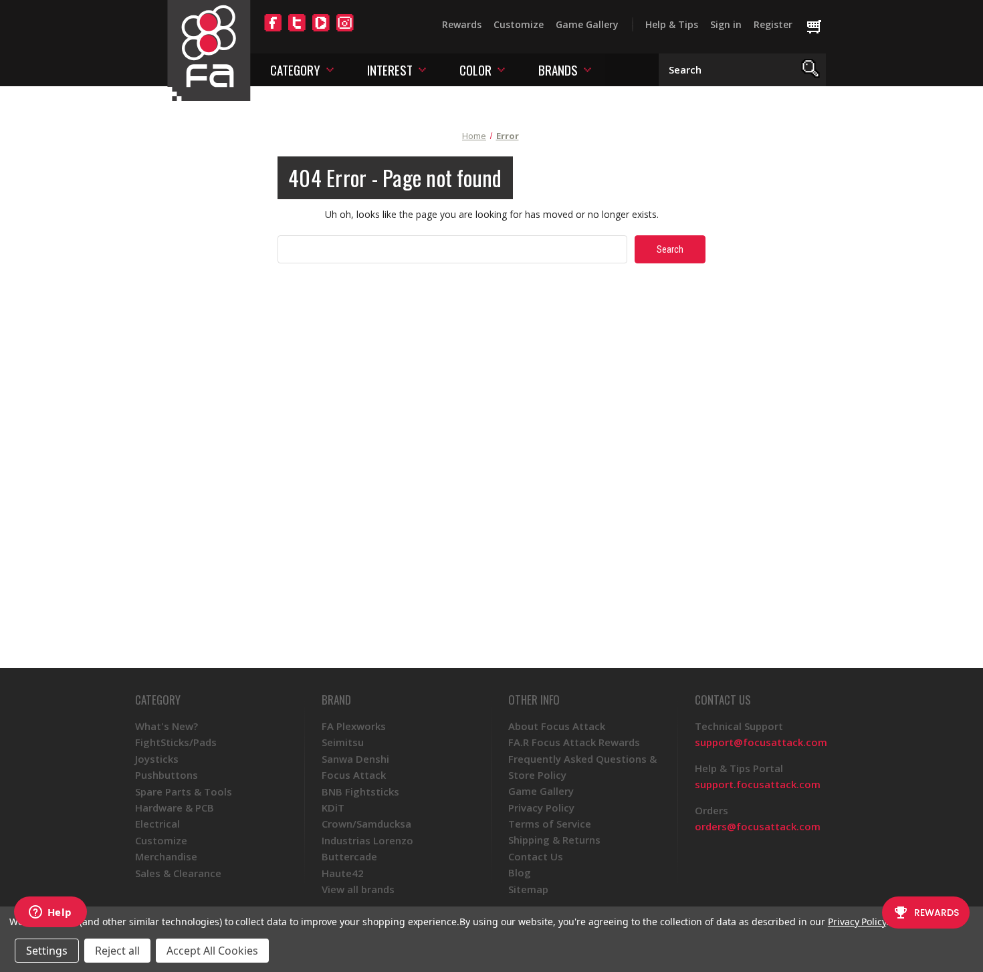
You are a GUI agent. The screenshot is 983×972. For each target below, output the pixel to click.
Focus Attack (354, 774)
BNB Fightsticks (360, 791)
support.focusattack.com (758, 784)
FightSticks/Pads (176, 742)
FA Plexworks (354, 726)
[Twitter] (297, 31)
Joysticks (157, 758)
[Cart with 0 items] (820, 27)
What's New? (166, 726)
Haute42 (343, 873)
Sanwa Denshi (355, 758)
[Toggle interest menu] (422, 69)
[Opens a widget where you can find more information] (50, 913)
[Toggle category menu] (330, 69)
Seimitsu (343, 742)
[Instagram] (345, 31)
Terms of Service (549, 823)
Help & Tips (671, 24)
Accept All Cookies (212, 950)
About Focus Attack (556, 726)
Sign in (726, 24)
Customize (519, 24)
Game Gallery (587, 24)
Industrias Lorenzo (367, 840)
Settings (47, 950)
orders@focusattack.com (758, 826)
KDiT (333, 807)
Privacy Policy (541, 807)
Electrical (157, 823)
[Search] (811, 69)
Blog (519, 872)
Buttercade (349, 856)
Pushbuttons (166, 774)
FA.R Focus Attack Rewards (574, 742)
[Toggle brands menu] (587, 69)
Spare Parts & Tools (183, 791)
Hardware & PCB (174, 807)
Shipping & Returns (554, 839)
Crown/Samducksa (366, 823)
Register (773, 24)
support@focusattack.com (761, 742)
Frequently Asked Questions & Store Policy (582, 766)
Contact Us (535, 856)
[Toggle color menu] (501, 69)
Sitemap (528, 889)
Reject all (117, 950)
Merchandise (166, 856)
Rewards (461, 24)
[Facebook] (273, 31)
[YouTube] (321, 31)
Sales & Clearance (178, 873)
